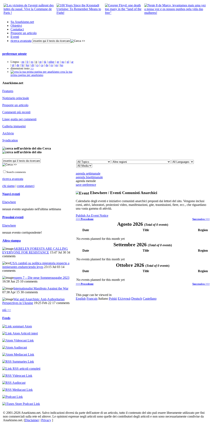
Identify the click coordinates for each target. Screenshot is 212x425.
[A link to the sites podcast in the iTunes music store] (21, 404)
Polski (113, 298)
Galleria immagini (14, 126)
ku (27, 65)
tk (45, 61)
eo (56, 65)
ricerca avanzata (21, 40)
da (47, 65)
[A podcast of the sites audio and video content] (12, 396)
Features (7, 91)
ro (52, 65)
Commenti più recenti (16, 112)
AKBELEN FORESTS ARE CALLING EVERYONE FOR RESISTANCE (35, 250)
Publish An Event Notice (92, 215)
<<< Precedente (85, 219)
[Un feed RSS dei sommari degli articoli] (18, 361)
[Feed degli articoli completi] (21, 368)
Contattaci (17, 29)
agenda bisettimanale (89, 177)
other (51, 61)
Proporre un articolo (24, 33)
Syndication (10, 140)
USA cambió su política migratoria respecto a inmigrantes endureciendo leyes (35, 265)
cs (37, 65)
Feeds (6, 318)
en (23, 61)
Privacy (46, 420)
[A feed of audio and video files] (18, 354)
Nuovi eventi (11, 194)
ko (61, 65)
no (62, 61)
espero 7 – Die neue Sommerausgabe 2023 (41, 277)
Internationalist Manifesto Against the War (40, 288)
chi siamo (8, 186)
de (18, 65)
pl (13, 65)
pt (40, 61)
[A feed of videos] (18, 340)
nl (68, 61)
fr (27, 61)
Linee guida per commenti (19, 119)
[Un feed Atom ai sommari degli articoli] (17, 326)
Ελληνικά (124, 298)
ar (72, 61)
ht (23, 65)
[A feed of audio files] (14, 347)
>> (32, 68)
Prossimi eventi (12, 217)
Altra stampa (11, 240)
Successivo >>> (201, 219)
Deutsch (136, 298)
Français (92, 298)
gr (58, 61)
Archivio (8, 133)
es (32, 61)
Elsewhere (9, 202)
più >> (6, 310)
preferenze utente (14, 54)
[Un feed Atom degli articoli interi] (20, 333)
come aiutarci (25, 186)
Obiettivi (16, 25)
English (81, 298)
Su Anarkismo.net (22, 22)
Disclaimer (32, 420)
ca (42, 65)
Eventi (15, 37)
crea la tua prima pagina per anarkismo (41, 73)
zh (32, 65)
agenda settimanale (88, 173)
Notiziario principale (15, 98)
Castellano (150, 298)
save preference (86, 184)
